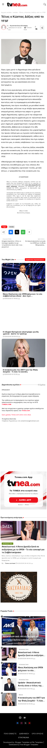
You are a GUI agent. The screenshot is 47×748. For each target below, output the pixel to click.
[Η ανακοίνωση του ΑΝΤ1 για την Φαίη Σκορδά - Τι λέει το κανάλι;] (9, 699)
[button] (44, 4)
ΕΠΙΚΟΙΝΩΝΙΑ (23, 737)
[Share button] (29, 232)
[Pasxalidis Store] (19, 602)
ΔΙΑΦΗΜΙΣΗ (24, 734)
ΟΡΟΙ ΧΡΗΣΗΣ (37, 734)
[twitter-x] (25, 723)
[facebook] (17, 723)
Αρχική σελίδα (6, 12)
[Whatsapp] (23, 232)
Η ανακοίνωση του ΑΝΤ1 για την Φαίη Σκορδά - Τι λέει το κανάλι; (20, 371)
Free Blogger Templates (29, 744)
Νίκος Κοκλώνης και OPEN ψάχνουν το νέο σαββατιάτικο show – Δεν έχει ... (22, 295)
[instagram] (21, 723)
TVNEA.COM (6, 404)
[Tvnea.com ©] (16, 4)
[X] (17, 232)
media (15, 12)
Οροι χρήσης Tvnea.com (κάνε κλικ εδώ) (16, 415)
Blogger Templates (22, 742)
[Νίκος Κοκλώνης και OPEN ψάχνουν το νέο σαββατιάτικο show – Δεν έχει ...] (9, 669)
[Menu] (3, 4)
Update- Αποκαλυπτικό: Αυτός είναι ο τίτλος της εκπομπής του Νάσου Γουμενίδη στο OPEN (30, 684)
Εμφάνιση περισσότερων (35, 259)
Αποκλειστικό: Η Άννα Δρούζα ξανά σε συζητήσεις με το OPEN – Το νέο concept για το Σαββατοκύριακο (23, 549)
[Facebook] (11, 232)
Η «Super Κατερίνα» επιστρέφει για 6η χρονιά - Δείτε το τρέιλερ (21, 333)
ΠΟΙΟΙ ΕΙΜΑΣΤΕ (10, 734)
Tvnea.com (26, 410)
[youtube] (29, 723)
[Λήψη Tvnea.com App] (23, 490)
